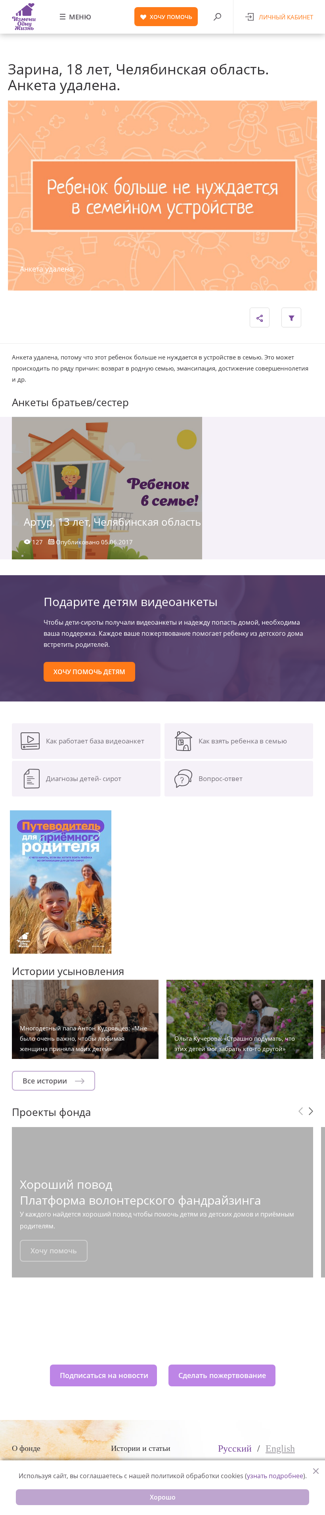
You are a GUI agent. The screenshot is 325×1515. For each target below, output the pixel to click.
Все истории (46, 1080)
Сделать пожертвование (222, 1375)
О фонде (26, 1448)
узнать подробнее (275, 1475)
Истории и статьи (140, 1448)
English (280, 1448)
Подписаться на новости (104, 1375)
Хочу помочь (54, 1250)
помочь (171, 17)
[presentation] (300, 1111)
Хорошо (163, 1497)
